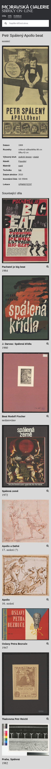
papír (20, 166)
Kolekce (18, 16)
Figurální (22, 161)
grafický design (25, 157)
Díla (4, 16)
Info (10, 16)
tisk (19, 170)
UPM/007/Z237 (25, 184)
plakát (36, 157)
